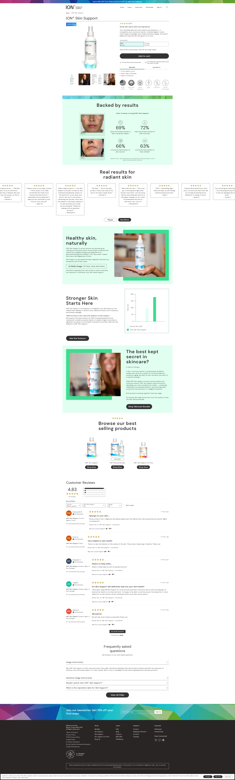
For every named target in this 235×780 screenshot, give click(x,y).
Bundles (97, 729)
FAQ (117, 729)
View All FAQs (117, 695)
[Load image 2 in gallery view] (84, 79)
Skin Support (99, 734)
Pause (110, 220)
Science (118, 734)
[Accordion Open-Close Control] (168, 662)
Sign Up (158, 712)
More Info (228, 777)
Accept (208, 777)
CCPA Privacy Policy (73, 737)
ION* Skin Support (77, 13)
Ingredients (156, 67)
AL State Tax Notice (73, 742)
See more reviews (117, 631)
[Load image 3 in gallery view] (97, 79)
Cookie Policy (70, 739)
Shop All (97, 739)
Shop (67, 13)
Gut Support (99, 732)
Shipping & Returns (139, 732)
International (158, 732)
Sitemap (136, 737)
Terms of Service (72, 732)
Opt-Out (218, 777)
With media (130, 505)
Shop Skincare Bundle (139, 406)
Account (136, 734)
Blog (117, 732)
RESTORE (119, 737)
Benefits (132, 67)
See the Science (77, 338)
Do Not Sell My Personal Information (78, 744)
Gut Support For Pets (102, 737)
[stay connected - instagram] (159, 740)
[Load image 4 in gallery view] (109, 79)
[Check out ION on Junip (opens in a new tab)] (121, 635)
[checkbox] (130, 505)
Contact (136, 729)
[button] (122, 6)
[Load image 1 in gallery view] (72, 79)
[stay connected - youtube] (163, 740)
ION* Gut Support (135, 2)
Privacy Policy (71, 735)
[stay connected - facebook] (155, 740)
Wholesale (158, 729)
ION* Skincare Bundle (117, 463)
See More (124, 220)
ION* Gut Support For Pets (143, 463)
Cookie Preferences (73, 747)
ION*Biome (119, 739)
